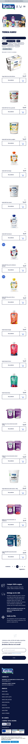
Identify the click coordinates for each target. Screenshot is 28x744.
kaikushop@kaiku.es (6, 681)
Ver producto (11, 80)
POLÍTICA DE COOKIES (6, 739)
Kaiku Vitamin (5, 713)
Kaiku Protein (6, 707)
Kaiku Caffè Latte (6, 697)
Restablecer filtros (7, 49)
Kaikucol (4, 705)
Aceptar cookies (14, 741)
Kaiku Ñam (5, 710)
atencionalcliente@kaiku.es (7, 685)
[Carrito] (20, 6)
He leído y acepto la (12, 653)
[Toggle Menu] (24, 6)
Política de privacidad (16, 653)
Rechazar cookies (6, 741)
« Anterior (7, 566)
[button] (11, 43)
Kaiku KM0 (4, 691)
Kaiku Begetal (6, 702)
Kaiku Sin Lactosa (7, 699)
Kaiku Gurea (5, 694)
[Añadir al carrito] (23, 80)
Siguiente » (22, 569)
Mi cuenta (5, 718)
